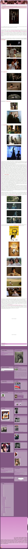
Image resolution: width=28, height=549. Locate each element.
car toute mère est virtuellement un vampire (16, 30)
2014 (2, 490)
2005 (2, 515)
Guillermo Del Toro (15, 195)
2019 (2, 486)
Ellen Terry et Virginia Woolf (4, 353)
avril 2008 (4, 503)
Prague (5, 471)
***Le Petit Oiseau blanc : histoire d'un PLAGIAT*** (7, 352)
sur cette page (5, 382)
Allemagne (2, 470)
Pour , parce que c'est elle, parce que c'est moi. (7, 8)
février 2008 (4, 511)
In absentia (2, 354)
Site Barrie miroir (16, 473)
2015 (2, 489)
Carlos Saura (19, 225)
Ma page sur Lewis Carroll (17, 474)
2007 (2, 513)
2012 (2, 492)
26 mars (4, 505)
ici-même (18, 364)
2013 (2, 491)
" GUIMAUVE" (22, 542)
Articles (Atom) (6, 348)
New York (6, 470)
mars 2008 (4, 504)
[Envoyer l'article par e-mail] (4, 7)
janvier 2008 (4, 512)
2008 (2, 496)
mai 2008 (4, 502)
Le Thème (19, 542)
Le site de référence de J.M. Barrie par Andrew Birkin (20, 470)
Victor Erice (14, 224)
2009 (2, 495)
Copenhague (2, 471)
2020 (2, 485)
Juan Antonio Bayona (11, 194)
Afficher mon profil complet (17, 378)
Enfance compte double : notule (10, 6)
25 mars (4, 506)
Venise (4, 470)
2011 (2, 493)
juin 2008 (4, 501)
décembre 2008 (4, 497)
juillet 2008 (4, 500)
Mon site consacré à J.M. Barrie (18, 472)
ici (11, 472)
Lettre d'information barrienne (20, 480)
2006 (2, 514)
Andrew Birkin (20, 540)
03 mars (4, 510)
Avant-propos (2, 351)
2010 (2, 494)
